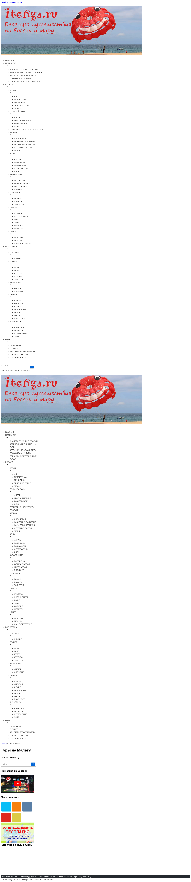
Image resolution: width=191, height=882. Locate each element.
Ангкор (17, 288)
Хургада (18, 276)
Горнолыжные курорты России (26, 129)
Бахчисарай (20, 165)
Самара (18, 201)
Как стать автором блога (22, 351)
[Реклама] (87, 876)
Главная (9, 60)
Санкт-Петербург (23, 243)
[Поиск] (33, 764)
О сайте (14, 348)
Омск (17, 219)
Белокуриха (20, 99)
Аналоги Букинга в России (24, 69)
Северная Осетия (23, 147)
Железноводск (22, 183)
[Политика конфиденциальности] (43, 876)
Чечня (17, 150)
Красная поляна (22, 120)
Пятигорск (19, 189)
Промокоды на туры (20, 78)
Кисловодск (20, 186)
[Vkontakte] (27, 807)
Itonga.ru (11, 879)
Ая (15, 96)
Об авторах (15, 345)
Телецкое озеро (22, 105)
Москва (18, 240)
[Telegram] (6, 807)
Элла (16, 336)
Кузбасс (18, 213)
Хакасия (18, 225)
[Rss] (16, 817)
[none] (22, 438)
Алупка (17, 159)
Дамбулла (19, 327)
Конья (17, 315)
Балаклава (19, 162)
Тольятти (19, 204)
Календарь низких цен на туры (26, 72)
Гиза (16, 267)
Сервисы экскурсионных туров (26, 81)
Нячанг (18, 258)
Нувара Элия (20, 333)
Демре (17, 306)
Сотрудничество (18, 357)
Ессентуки (19, 180)
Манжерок (19, 102)
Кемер (17, 312)
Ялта (16, 171)
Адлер (17, 117)
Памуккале (19, 318)
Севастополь (21, 168)
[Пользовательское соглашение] (15, 876)
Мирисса (18, 330)
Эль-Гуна (18, 279)
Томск (17, 222)
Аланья (18, 300)
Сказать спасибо (19, 354)
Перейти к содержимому (11, 2)
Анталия (18, 303)
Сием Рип (19, 291)
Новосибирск (21, 216)
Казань (17, 198)
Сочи (16, 126)
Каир (16, 270)
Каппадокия (20, 309)
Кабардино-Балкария (25, 141)
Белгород (19, 237)
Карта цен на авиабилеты (23, 75)
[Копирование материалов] (70, 876)
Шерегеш (19, 228)
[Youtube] (6, 817)
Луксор (18, 273)
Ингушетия (20, 138)
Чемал (17, 108)
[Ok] (16, 807)
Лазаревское (21, 123)
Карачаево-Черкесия (24, 144)
